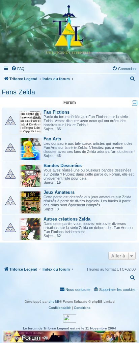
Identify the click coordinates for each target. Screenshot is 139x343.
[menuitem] (18, 69)
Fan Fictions (57, 112)
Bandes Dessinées (63, 165)
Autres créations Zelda (67, 219)
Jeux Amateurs (59, 192)
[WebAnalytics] (69, 318)
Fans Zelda (18, 92)
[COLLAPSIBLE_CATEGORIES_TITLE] (134, 103)
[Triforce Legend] (69, 31)
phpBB (54, 301)
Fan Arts (52, 138)
